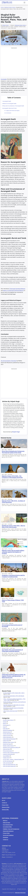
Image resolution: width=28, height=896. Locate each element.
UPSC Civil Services (7, 762)
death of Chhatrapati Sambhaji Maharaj (13, 290)
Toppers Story (6, 757)
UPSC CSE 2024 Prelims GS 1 (9, 764)
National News (6, 749)
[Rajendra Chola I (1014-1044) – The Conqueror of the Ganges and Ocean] (14, 472)
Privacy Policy (5, 805)
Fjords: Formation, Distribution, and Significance (14, 702)
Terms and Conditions (8, 835)
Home (2, 7)
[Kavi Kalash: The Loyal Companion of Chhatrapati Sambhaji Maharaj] (14, 645)
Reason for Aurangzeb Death (9, 103)
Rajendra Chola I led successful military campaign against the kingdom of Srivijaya (13, 552)
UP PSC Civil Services (8, 761)
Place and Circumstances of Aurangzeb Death (13, 105)
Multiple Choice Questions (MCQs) (11, 747)
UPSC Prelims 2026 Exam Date (10, 711)
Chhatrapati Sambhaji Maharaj (17, 288)
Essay (4, 727)
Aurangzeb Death (6, 101)
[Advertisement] (14, 63)
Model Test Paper (7, 744)
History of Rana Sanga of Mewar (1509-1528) (13, 600)
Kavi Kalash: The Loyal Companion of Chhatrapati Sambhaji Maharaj (12, 650)
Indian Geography (7, 737)
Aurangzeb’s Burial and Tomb (9, 108)
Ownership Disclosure (8, 831)
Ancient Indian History (8, 720)
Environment (6, 725)
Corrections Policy (7, 826)
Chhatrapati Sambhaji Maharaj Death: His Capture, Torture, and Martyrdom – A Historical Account (13, 676)
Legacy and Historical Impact (11, 110)
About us (5, 820)
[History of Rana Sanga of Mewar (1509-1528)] (14, 595)
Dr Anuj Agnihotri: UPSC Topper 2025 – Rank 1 (14, 692)
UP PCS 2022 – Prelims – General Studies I (12, 759)
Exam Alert (5, 728)
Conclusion (7, 113)
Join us (3, 800)
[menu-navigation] (24, 2)
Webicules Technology (20, 892)
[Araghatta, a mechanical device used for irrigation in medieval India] (14, 572)
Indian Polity (6, 740)
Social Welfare (6, 756)
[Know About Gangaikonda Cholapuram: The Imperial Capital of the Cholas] (14, 446)
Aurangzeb (4, 79)
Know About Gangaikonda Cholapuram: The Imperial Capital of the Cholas (13, 451)
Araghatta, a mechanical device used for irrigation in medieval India (13, 576)
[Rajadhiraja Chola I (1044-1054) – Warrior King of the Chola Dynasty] (14, 521)
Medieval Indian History (9, 7)
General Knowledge (7, 730)
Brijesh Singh (16, 432)
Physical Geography (7, 750)
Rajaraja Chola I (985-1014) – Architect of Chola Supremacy (13, 501)
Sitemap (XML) (5, 809)
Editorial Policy (6, 822)
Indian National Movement (9, 738)
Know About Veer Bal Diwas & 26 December (13, 708)
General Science (6, 732)
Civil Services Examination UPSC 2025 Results (13, 695)
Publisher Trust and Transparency (11, 829)
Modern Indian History (8, 745)
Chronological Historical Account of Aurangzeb (12, 625)
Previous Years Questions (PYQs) (10, 752)
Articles (4, 721)
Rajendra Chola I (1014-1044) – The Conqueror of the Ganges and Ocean (12, 476)
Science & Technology (8, 754)
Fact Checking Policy (8, 824)
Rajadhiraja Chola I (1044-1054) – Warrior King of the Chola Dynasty (13, 526)
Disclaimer (5, 837)
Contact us (4, 802)
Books (4, 723)
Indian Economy (7, 735)
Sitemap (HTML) (5, 807)
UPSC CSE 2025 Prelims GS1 (9, 766)
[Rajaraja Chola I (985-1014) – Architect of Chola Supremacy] (14, 496)
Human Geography (7, 733)
